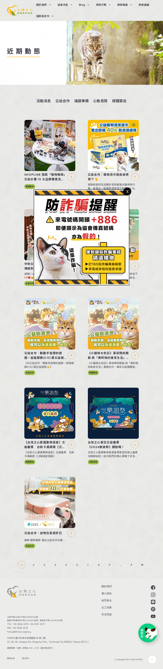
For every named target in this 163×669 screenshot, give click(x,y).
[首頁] (19, 10)
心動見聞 (100, 101)
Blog (82, 4)
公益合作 (62, 101)
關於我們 (41, 4)
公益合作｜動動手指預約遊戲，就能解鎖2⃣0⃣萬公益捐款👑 (44, 355)
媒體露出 (119, 101)
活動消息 (43, 101)
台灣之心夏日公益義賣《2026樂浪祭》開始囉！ (106, 444)
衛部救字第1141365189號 (51, 620)
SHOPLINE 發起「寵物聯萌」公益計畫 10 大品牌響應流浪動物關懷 (45, 177)
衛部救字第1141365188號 (26, 620)
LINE (153, 602)
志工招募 (107, 607)
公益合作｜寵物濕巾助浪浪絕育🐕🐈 (108, 177)
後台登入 (26, 658)
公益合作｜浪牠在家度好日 (43, 533)
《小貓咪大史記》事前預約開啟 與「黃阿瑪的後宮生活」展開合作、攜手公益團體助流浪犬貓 (109, 355)
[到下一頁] (131, 565)
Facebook (153, 587)
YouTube (153, 616)
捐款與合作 (42, 16)
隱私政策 (11, 658)
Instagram (153, 595)
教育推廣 (122, 4)
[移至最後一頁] (142, 565)
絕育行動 (101, 4)
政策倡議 (144, 4)
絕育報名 (107, 600)
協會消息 (63, 4)
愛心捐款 (107, 593)
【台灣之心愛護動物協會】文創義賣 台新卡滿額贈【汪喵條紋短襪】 (44, 444)
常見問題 (107, 614)
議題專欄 (81, 101)
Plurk (153, 609)
